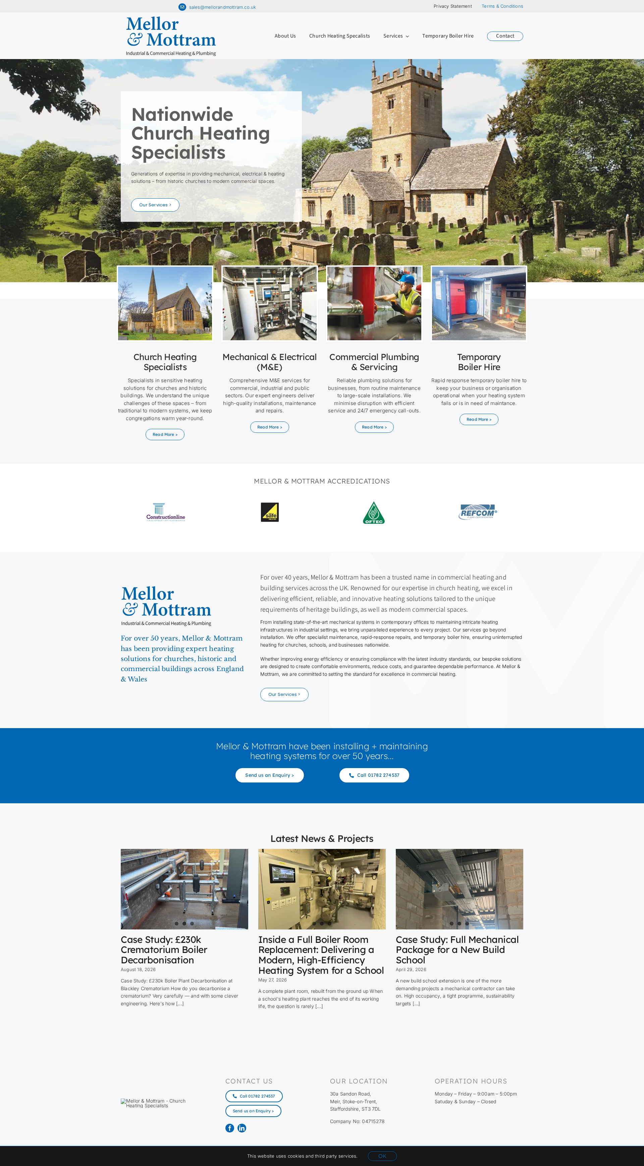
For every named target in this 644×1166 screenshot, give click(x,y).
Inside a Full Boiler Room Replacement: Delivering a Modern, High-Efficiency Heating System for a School (321, 954)
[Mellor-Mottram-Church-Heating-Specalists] (165, 269)
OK (382, 1156)
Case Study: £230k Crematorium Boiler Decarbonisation (164, 949)
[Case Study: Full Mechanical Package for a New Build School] (459, 889)
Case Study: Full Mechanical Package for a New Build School (457, 949)
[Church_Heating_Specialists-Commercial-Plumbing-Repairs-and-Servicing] (374, 269)
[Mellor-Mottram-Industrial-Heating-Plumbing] (171, 18)
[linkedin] (241, 1128)
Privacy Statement (453, 6)
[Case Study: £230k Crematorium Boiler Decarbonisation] (184, 889)
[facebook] (229, 1128)
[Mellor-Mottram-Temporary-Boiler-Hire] (479, 269)
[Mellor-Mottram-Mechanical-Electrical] (270, 269)
